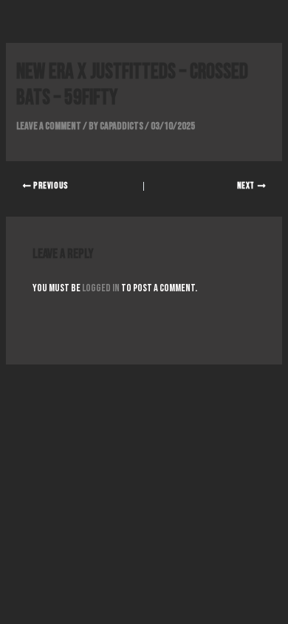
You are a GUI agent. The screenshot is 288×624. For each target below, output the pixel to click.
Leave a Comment (48, 126)
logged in (101, 288)
